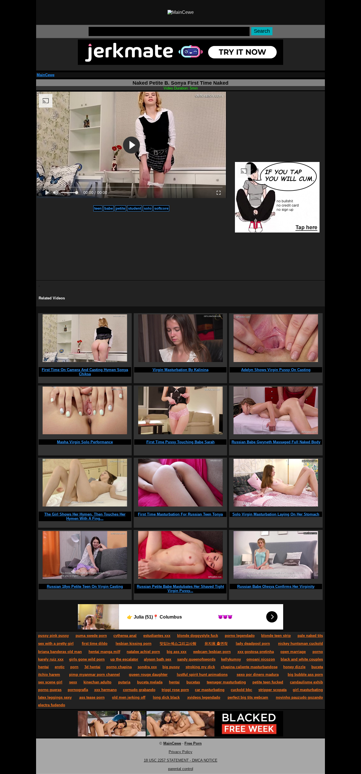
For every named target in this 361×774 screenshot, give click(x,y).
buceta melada (149, 682)
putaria (124, 682)
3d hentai (92, 667)
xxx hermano (105, 690)
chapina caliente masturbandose (249, 667)
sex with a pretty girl (56, 643)
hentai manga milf (104, 652)
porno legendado (240, 635)
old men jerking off (128, 697)
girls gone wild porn (87, 659)
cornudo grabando (139, 690)
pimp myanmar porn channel (94, 674)
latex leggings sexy (55, 697)
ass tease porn (92, 697)
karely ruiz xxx (50, 659)
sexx (73, 682)
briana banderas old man (60, 652)
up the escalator (124, 659)
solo (147, 208)
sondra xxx (147, 667)
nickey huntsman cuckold (300, 643)
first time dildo (94, 643)
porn (74, 667)
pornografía (78, 690)
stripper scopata (272, 690)
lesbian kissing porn (133, 643)
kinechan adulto (97, 682)
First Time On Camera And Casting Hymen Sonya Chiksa (85, 372)
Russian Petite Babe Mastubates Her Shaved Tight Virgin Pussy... (180, 588)
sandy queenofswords (196, 659)
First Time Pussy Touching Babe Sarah (180, 442)
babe (108, 208)
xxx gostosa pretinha (255, 652)
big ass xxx (176, 652)
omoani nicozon (260, 659)
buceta (317, 667)
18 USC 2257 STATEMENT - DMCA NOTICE (180, 760)
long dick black (166, 697)
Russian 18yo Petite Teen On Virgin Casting (85, 586)
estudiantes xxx (156, 635)
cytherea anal (125, 635)
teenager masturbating (226, 682)
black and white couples (302, 659)
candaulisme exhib (306, 682)
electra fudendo (51, 705)
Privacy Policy (180, 752)
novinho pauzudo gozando (299, 697)
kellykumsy (231, 659)
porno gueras (49, 690)
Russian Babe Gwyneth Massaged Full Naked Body (276, 442)
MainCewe (45, 75)
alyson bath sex (157, 659)
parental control (180, 769)
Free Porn (193, 743)
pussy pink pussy (53, 635)
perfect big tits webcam (248, 697)
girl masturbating (308, 690)
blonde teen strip (276, 635)
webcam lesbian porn (212, 652)
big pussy (171, 667)
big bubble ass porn (305, 674)
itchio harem (49, 674)
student (134, 208)
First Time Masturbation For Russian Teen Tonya (180, 514)
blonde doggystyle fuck (197, 635)
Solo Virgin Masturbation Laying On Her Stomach (275, 514)
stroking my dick (200, 667)
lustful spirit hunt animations (202, 674)
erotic (60, 667)
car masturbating (209, 690)
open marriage (293, 652)
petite (120, 208)
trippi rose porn (175, 690)
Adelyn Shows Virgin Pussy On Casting (276, 370)
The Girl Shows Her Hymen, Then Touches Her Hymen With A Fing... (85, 516)
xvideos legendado (203, 697)
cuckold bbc (241, 690)
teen (98, 208)
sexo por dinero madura (258, 674)
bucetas (193, 682)
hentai (43, 667)
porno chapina (119, 667)
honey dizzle (294, 667)
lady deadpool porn (253, 643)
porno (317, 652)
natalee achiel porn (143, 652)
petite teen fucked (267, 682)
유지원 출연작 (216, 643)
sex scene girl (50, 682)
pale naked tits (310, 635)
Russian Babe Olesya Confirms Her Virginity (275, 586)
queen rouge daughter (148, 674)
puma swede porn (91, 635)
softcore (161, 208)
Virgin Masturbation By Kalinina (180, 370)
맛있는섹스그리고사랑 (178, 643)
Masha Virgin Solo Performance (85, 442)
